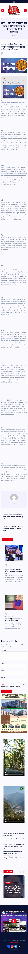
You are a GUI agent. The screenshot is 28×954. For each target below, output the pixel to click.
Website (3, 677)
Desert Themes (14, 942)
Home (14, 35)
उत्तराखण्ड (10, 53)
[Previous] (21, 871)
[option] (14, 886)
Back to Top (15, 950)
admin (5, 53)
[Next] (23, 871)
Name (3, 663)
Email (3, 670)
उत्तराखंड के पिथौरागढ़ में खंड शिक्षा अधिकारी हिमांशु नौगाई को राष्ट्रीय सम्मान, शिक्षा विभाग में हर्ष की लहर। (14, 846)
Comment (4, 650)
